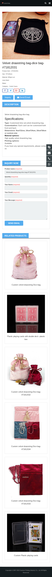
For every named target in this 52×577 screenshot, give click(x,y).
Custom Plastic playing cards (26, 555)
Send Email (24, 97)
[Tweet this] (10, 90)
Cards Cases (13, 86)
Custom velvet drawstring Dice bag (26, 285)
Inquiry (8, 97)
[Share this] (5, 90)
